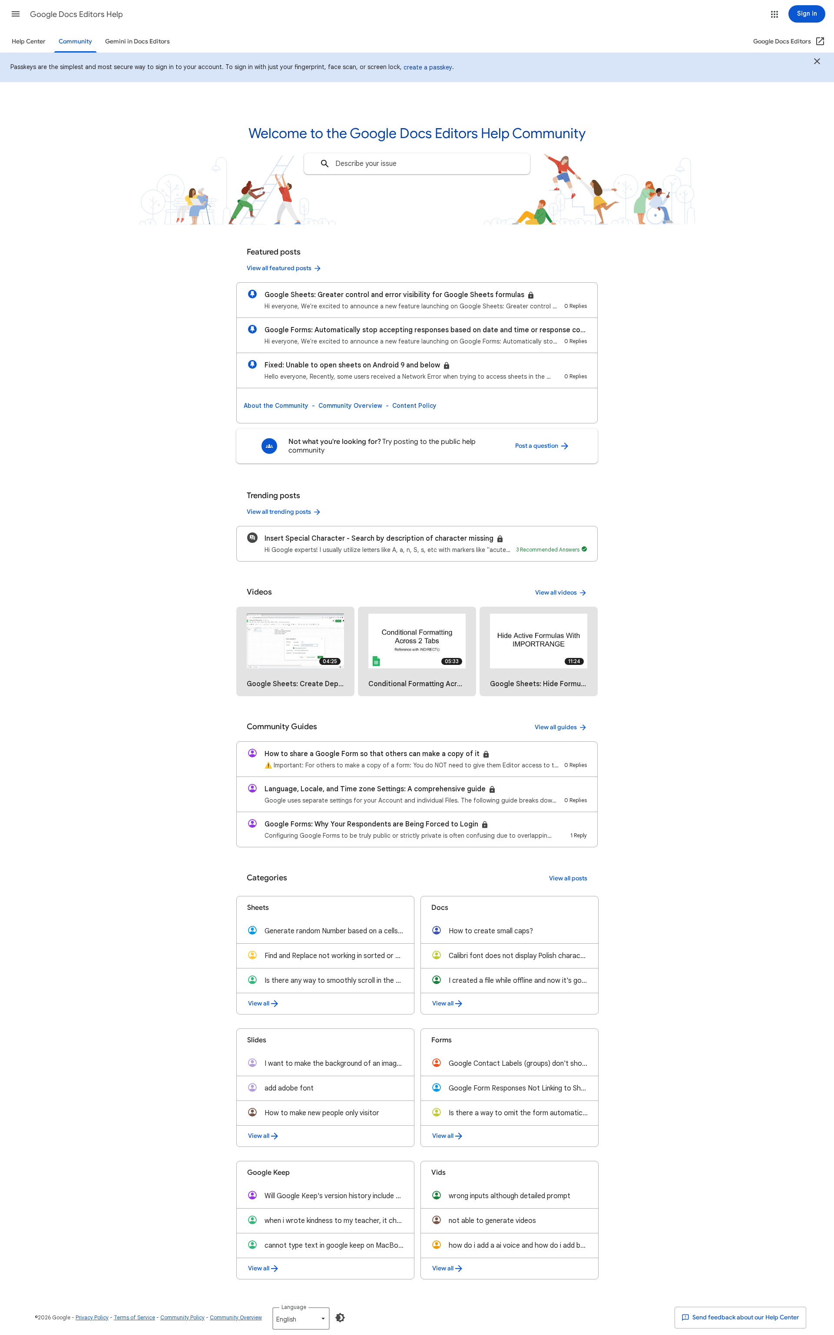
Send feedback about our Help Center (745, 1317)
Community (75, 41)
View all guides (556, 727)
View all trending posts (279, 511)
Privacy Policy (92, 1317)
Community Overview (350, 406)
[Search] (324, 163)
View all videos (556, 592)
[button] (15, 13)
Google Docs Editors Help (76, 14)
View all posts (568, 878)
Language (293, 1307)
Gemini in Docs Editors (137, 41)
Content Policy (414, 406)
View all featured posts (279, 268)
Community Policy (182, 1317)
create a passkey (428, 67)
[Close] (817, 62)
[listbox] (301, 1318)
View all (258, 1003)
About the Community (276, 406)
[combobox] (417, 163)
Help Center (29, 41)
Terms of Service (134, 1317)
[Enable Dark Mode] (340, 1317)
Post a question (537, 445)
